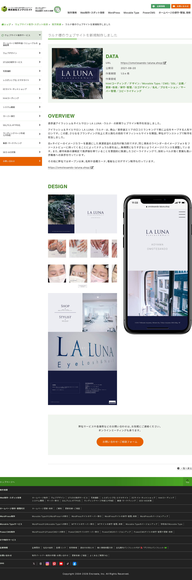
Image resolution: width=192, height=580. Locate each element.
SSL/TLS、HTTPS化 (11, 125)
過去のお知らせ (87, 548)
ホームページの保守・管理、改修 (174, 12)
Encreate (94, 573)
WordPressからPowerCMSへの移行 (48, 532)
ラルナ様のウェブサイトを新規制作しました (82, 35)
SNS (2, 563)
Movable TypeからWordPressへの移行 (50, 516)
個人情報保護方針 (105, 548)
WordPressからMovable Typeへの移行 (50, 524)
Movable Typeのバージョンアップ (142, 524)
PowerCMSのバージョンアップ (116, 532)
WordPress (114, 12)
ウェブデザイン (10, 53)
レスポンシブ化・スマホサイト (16, 80)
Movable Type (131, 12)
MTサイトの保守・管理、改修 (110, 524)
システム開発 (9, 107)
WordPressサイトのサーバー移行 (87, 516)
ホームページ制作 (40, 498)
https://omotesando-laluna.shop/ (142, 62)
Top (187, 482)
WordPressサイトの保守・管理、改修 (121, 516)
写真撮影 (7, 71)
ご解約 (59, 508)
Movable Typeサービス (11, 524)
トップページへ (7, 482)
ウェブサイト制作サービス (17, 35)
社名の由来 (48, 548)
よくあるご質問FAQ (99, 555)
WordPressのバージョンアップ (154, 516)
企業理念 (36, 548)
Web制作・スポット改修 (92, 12)
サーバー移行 (9, 116)
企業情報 (161, 6)
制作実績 (56, 24)
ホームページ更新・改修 (42, 508)
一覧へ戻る (186, 468)
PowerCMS (149, 12)
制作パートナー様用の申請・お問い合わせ (50, 555)
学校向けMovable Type (172, 524)
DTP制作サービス (8, 540)
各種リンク (61, 548)
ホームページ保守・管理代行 (12, 508)
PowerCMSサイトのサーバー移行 (83, 532)
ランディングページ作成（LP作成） (14, 134)
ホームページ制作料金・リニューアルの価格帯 (20, 44)
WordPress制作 (7, 516)
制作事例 (72, 12)
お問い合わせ (183, 6)
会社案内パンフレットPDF (128, 548)
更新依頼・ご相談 (72, 508)
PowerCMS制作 (7, 532)
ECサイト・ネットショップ (15, 89)
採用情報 (73, 548)
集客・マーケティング (12, 143)
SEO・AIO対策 (9, 152)
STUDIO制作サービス (12, 62)
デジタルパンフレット (154, 548)
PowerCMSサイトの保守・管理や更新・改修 (153, 532)
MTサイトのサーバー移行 (83, 524)
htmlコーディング (11, 98)
